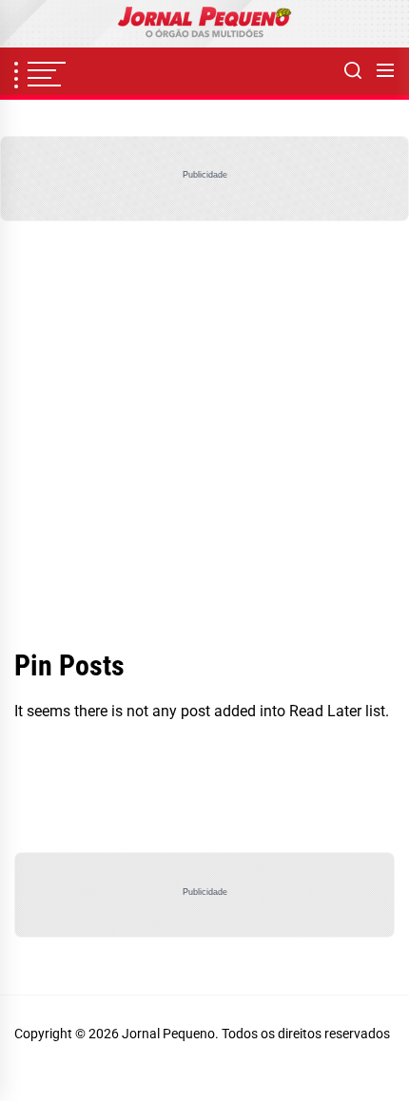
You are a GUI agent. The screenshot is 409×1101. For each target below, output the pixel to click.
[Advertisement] (204, 435)
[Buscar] (352, 71)
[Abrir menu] (385, 71)
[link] (204, 23)
